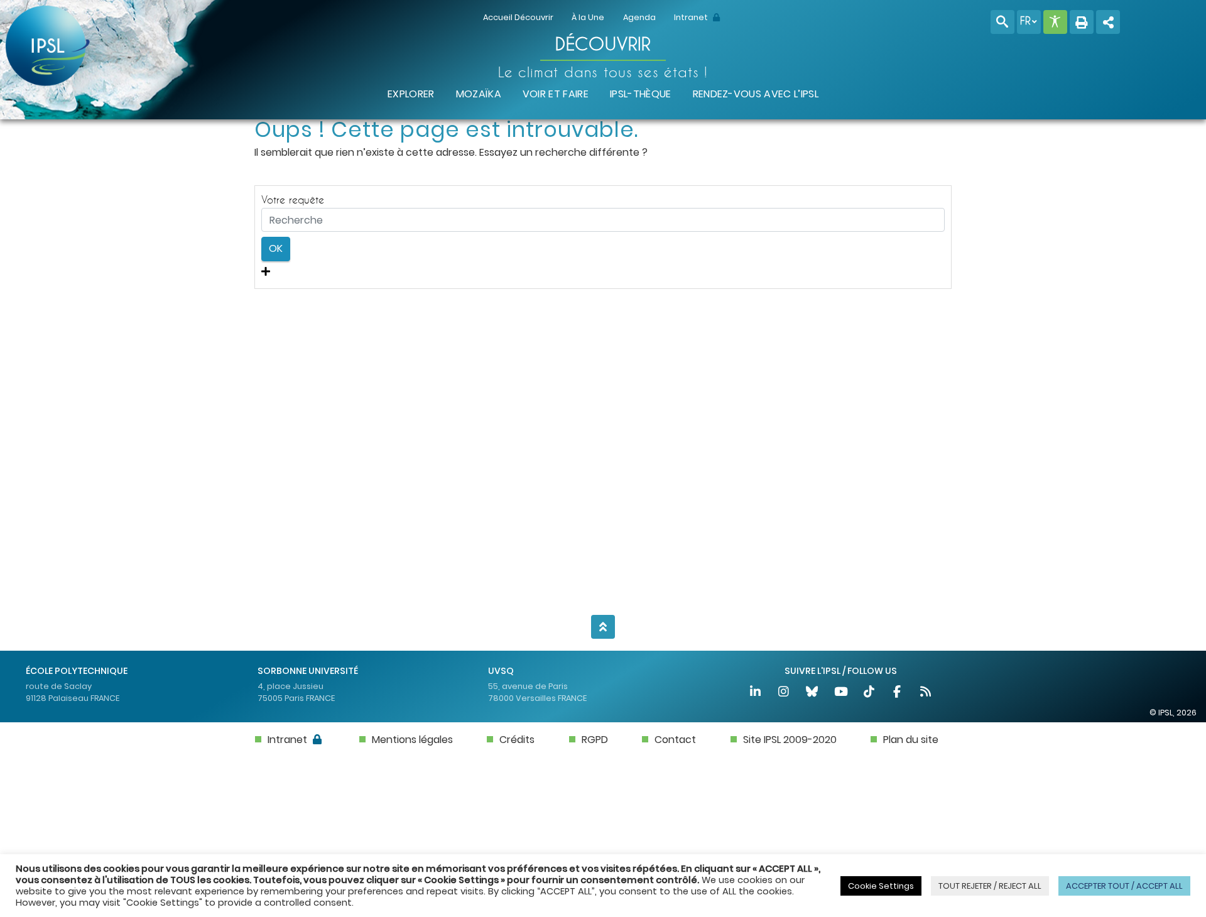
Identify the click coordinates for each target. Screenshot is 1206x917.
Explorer (411, 94)
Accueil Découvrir (518, 17)
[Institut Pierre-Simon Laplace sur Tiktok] (870, 693)
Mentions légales (412, 740)
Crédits (517, 740)
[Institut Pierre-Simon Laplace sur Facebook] (898, 693)
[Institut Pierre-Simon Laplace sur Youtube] (841, 693)
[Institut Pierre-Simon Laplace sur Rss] (926, 693)
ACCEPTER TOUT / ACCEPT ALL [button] (1124, 886)
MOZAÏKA (478, 94)
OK (276, 248)
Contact (675, 740)
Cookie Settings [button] (881, 886)
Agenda (639, 17)
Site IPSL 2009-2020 (790, 740)
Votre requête (292, 199)
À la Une (588, 17)
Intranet (692, 17)
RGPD (595, 740)
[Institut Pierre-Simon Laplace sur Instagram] (784, 693)
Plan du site (910, 740)
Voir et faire (556, 94)
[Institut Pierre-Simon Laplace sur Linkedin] (756, 693)
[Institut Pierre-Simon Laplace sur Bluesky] (813, 693)
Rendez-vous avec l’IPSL (755, 94)
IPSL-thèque (640, 94)
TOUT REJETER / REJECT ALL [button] (989, 886)
